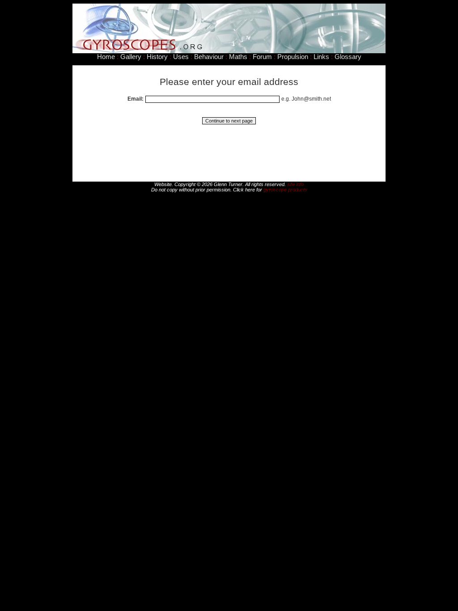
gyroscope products (285, 189)
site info (295, 184)
